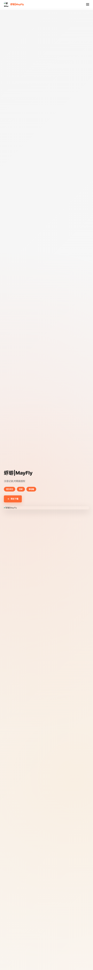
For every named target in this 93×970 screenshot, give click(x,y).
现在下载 (14, 499)
